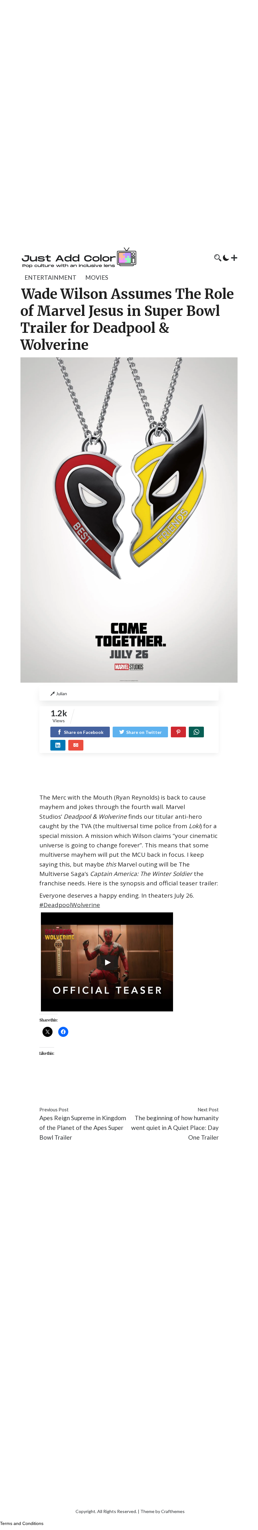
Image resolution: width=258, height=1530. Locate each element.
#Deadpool (146, 1081)
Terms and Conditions (21, 1523)
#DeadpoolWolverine (69, 905)
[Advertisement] (129, 44)
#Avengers (115, 1081)
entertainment (50, 277)
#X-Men (136, 1091)
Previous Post (54, 1109)
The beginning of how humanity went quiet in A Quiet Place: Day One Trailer (175, 1127)
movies (96, 277)
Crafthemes (173, 1511)
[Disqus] (129, 1240)
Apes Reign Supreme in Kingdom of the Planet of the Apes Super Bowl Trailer (82, 1127)
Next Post (208, 1109)
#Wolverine (108, 1091)
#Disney (173, 1081)
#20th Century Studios (69, 1081)
